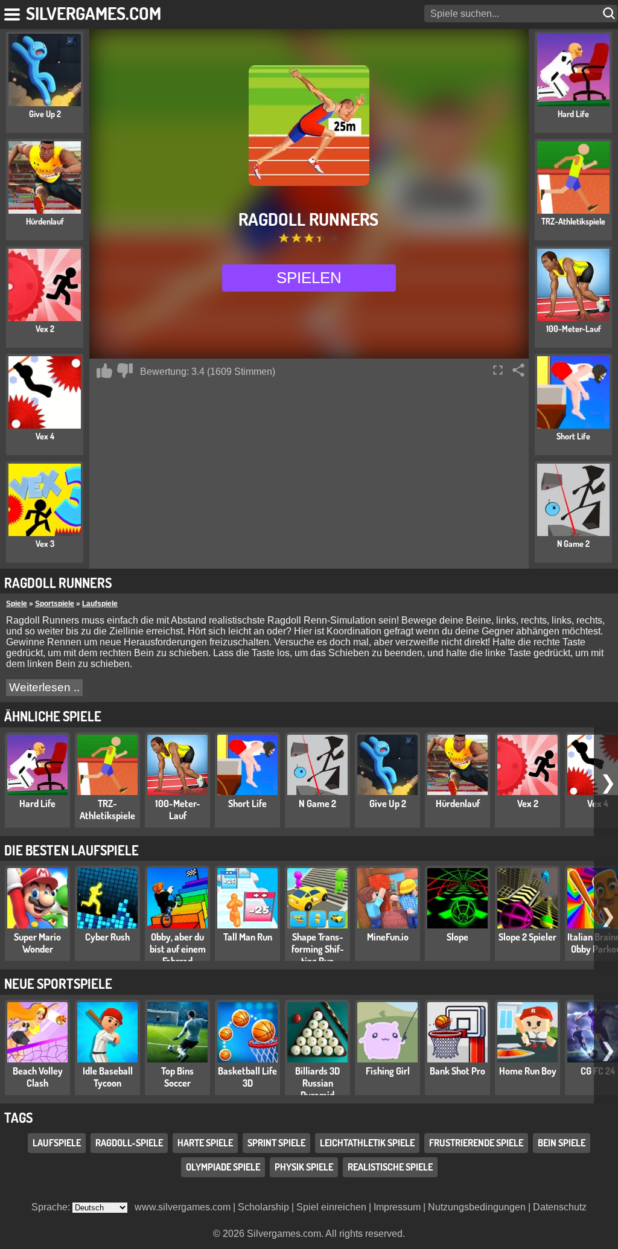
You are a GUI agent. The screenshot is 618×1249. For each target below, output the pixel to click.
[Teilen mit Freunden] (518, 370)
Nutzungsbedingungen (477, 1207)
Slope (457, 937)
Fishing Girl (388, 1071)
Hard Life (37, 803)
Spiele (16, 603)
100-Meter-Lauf (177, 809)
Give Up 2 (387, 803)
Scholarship (263, 1207)
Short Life (247, 803)
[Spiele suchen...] (610, 13)
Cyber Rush (107, 937)
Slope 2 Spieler (527, 937)
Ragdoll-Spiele (129, 1143)
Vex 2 (527, 803)
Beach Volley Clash (38, 1077)
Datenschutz (560, 1207)
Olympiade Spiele (223, 1167)
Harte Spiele (205, 1143)
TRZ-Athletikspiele (107, 809)
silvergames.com (93, 13)
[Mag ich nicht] (125, 371)
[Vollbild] (498, 370)
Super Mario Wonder (37, 943)
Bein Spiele (561, 1143)
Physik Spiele (304, 1167)
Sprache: (51, 1207)
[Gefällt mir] (104, 371)
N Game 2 (317, 803)
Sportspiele (54, 603)
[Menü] (13, 12)
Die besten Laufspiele (71, 850)
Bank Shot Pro (457, 1071)
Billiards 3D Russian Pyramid (317, 1083)
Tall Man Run (247, 937)
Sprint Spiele (276, 1143)
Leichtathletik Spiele (367, 1143)
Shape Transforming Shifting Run (317, 949)
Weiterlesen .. (44, 687)
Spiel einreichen (331, 1207)
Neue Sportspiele (58, 983)
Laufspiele (100, 603)
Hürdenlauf (458, 803)
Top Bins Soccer (177, 1077)
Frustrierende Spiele (476, 1143)
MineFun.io (388, 937)
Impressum (397, 1207)
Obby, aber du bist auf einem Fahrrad (178, 949)
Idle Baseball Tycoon (108, 1077)
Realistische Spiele (390, 1167)
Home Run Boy (527, 1071)
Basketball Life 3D (247, 1077)
